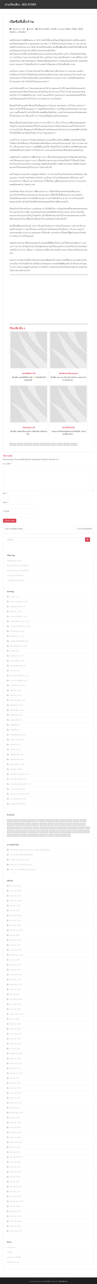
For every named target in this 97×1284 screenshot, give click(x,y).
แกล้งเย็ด (16, 835)
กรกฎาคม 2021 (16, 1093)
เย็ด (69, 232)
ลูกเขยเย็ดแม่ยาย (16, 665)
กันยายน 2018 (15, 1211)
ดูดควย (41, 821)
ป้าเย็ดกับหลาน (16, 631)
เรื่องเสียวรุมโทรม (17, 774)
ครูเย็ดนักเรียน (15, 606)
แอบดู (51, 835)
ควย (79, 112)
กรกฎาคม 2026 (16, 891)
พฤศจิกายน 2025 (16, 930)
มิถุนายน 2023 (15, 1038)
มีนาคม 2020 (15, 1152)
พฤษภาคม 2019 (16, 1172)
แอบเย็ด (74, 444)
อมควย (51, 824)
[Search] (87, 539)
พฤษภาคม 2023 (16, 1043)
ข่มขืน (12, 596)
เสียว (34, 157)
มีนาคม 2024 (15, 994)
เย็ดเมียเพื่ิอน (54, 832)
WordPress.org (13, 1262)
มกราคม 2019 (15, 1191)
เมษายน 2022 (15, 1068)
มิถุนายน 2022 (15, 1058)
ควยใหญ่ (30, 821)
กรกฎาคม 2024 (16, 974)
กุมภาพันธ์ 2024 (16, 999)
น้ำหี (17, 132)
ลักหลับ (10, 824)
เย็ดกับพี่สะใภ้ (15, 705)
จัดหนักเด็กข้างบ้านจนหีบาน (18, 565)
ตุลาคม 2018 (15, 1206)
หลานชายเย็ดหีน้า (17, 680)
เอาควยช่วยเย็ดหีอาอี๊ (15, 575)
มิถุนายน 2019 (15, 1167)
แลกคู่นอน (43, 835)
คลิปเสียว (54, 29)
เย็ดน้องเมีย (14, 720)
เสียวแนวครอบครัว (17, 794)
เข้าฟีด (9, 1252)
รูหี (56, 181)
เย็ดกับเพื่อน (14, 710)
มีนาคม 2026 (15, 910)
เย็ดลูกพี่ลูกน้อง (16, 734)
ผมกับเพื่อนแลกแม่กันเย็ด (26, 869)
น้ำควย (37, 201)
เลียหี (66, 139)
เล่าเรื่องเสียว (21, 32)
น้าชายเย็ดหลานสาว (18, 621)
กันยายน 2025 (15, 940)
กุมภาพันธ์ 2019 (16, 1186)
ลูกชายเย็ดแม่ (15, 661)
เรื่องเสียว (12, 32)
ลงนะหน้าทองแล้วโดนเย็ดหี (17, 570)
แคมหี (42, 112)
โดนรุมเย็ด (66, 835)
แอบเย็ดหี (48, 242)
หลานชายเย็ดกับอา (17, 675)
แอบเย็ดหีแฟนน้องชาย (15, 580)
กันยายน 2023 (15, 1024)
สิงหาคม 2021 (15, 1088)
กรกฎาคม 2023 (16, 1033)
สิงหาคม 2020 (15, 1127)
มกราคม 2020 (15, 1162)
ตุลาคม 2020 (15, 1117)
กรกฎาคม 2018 (16, 1221)
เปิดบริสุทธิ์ (27, 444)
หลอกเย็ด (43, 824)
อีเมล (5, 502)
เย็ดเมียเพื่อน (15, 759)
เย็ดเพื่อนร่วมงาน (20, 832)
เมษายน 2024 (15, 989)
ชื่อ (5, 493)
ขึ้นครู (10, 821)
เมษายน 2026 (15, 905)
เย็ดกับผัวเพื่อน (15, 700)
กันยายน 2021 (15, 1083)
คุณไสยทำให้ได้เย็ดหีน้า (24, 855)
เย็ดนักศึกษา (44, 828)
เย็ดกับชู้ (13, 690)
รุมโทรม (82, 821)
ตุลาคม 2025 (15, 935)
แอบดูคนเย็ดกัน (16, 803)
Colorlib (47, 1281)
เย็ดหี (38, 146)
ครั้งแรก (13, 444)
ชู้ (36, 821)
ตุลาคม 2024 (15, 960)
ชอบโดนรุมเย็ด (23, 859)
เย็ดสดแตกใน (44, 444)
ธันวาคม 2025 (15, 925)
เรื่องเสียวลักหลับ (16, 779)
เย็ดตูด (36, 828)
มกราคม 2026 (15, 920)
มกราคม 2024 (15, 1004)
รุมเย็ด (12, 651)
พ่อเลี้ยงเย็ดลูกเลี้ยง (17, 641)
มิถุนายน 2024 (15, 979)
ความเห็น (7, 463)
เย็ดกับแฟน (14, 715)
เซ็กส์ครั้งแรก (60, 824)
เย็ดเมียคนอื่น (32, 832)
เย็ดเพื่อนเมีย (15, 754)
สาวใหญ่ (35, 824)
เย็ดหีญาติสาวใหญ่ (14, 560)
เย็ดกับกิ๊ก (11, 828)
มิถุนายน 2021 (15, 1098)
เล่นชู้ (9, 835)
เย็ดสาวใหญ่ (15, 739)
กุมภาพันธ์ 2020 (16, 1157)
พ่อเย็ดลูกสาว (15, 636)
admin (31, 29)
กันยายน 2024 (15, 964)
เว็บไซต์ (6, 511)
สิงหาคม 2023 (15, 1029)
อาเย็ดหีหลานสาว (17, 685)
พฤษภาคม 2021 (16, 1102)
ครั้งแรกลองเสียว (44, 29)
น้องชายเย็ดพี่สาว (17, 616)
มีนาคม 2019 (15, 1181)
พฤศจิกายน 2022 (16, 1053)
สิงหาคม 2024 (15, 969)
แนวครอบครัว (15, 799)
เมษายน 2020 (15, 1147)
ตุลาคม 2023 (15, 1019)
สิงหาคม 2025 (15, 945)
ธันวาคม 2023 (15, 1009)
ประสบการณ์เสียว (64, 29)
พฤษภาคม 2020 (16, 1142)
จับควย (78, 146)
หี (10, 105)
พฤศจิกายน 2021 (16, 1073)
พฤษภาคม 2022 (16, 1063)
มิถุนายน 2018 (15, 1226)
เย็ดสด (36, 444)
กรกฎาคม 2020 (16, 1132)
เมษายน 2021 (15, 1107)
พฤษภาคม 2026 (16, 900)
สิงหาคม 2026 (15, 886)
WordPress (63, 1281)
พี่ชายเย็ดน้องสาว (17, 646)
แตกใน (50, 201)
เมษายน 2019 (15, 1176)
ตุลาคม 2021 (15, 1078)
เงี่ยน (48, 260)
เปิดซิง (62, 263)
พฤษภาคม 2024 (16, 984)
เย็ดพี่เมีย (13, 725)
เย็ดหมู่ (81, 828)
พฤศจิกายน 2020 (16, 1112)
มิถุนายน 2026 (15, 895)
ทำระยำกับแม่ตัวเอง (24, 864)
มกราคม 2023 (15, 1048)
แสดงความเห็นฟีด (14, 1257)
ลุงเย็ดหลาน (15, 656)
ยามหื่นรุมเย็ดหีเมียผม (42, 850)
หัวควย (73, 122)
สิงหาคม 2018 (15, 1216)
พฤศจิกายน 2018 (16, 1201)
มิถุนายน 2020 (15, 1137)
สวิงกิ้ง (12, 670)
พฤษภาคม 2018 (16, 1231)
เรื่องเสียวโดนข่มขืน (18, 784)
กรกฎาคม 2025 (16, 950)
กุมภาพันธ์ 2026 (16, 915)
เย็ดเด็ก (74, 29)
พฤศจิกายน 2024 (16, 955)
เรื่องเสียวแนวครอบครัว (81, 832)
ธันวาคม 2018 (15, 1196)
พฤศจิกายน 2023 (16, 1014)
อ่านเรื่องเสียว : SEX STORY (20, 4)
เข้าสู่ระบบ (11, 1247)
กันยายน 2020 (15, 1122)
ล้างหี (16, 225)
